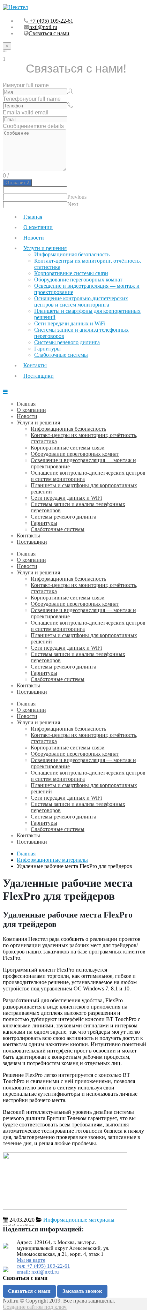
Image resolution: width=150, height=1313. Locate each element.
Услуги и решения (45, 248)
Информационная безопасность (72, 254)
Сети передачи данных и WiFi (69, 323)
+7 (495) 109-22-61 (50, 21)
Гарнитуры (47, 349)
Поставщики (38, 376)
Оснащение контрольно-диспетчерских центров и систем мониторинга (81, 301)
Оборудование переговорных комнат (78, 279)
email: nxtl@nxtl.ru (38, 1272)
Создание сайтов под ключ (35, 1307)
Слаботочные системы (61, 355)
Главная (32, 217)
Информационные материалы (78, 1220)
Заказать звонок (82, 1291)
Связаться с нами (49, 33)
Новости (33, 238)
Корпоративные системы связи (71, 273)
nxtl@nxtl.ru (43, 27)
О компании (38, 227)
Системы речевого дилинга (67, 342)
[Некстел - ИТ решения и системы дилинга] (15, 7)
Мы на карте (31, 1260)
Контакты (35, 365)
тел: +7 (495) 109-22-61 (43, 1266)
